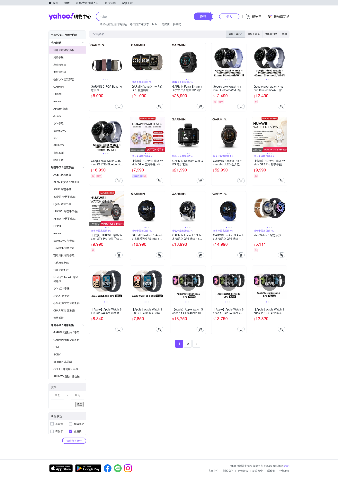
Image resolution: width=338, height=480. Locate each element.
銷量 (284, 34)
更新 (286, 465)
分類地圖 (284, 470)
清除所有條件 (74, 440)
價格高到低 (271, 34)
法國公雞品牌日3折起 (113, 24)
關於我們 (228, 470)
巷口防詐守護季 (139, 24)
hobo (155, 24)
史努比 (166, 24)
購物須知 (243, 470)
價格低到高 (253, 34)
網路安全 (258, 470)
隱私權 (271, 470)
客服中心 (214, 470)
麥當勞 (177, 24)
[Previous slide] (91, 60)
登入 (229, 16)
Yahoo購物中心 (70, 16)
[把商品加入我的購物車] (119, 106)
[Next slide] (121, 60)
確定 (79, 404)
